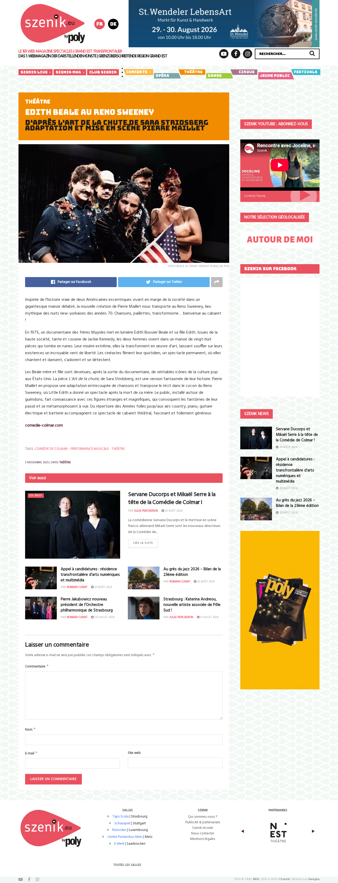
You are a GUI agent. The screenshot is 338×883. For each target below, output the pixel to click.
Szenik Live (34, 72)
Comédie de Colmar (51, 449)
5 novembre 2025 (37, 462)
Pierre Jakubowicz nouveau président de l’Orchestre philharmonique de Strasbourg (87, 605)
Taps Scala (120, 816)
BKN (256, 879)
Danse (215, 75)
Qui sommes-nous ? (202, 817)
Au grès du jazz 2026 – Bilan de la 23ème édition (192, 572)
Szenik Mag (68, 72)
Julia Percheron (146, 510)
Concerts (136, 71)
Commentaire (37, 666)
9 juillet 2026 (209, 617)
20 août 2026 (102, 587)
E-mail (31, 753)
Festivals (305, 71)
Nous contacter (202, 833)
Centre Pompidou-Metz (125, 837)
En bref (35, 495)
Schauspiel (122, 823)
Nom (30, 729)
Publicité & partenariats (202, 822)
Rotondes (119, 830)
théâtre (118, 449)
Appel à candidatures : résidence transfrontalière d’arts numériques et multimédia (90, 574)
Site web (134, 753)
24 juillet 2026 (104, 617)
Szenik (285, 879)
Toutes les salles (127, 865)
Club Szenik (103, 72)
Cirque (247, 71)
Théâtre (193, 71)
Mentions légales (202, 839)
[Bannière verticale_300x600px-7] (280, 610)
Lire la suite (143, 543)
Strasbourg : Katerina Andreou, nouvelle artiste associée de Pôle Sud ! (191, 605)
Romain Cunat (77, 587)
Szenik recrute (202, 828)
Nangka (314, 879)
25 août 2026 (173, 510)
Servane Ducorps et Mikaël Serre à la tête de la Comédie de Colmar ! (171, 498)
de (113, 24)
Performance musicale (90, 449)
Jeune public (275, 75)
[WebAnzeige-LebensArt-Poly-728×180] (224, 23)
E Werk (119, 844)
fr (99, 24)
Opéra (162, 75)
